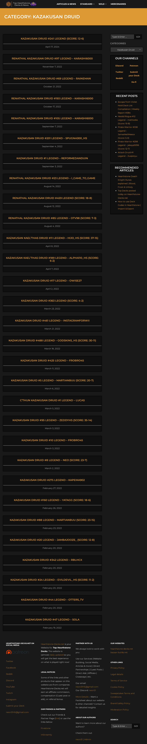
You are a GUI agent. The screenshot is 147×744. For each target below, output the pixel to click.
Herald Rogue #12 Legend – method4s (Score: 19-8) (128, 120)
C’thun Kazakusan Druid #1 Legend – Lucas (52, 400)
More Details (82, 696)
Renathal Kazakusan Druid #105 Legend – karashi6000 (52, 118)
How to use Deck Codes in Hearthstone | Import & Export (129, 205)
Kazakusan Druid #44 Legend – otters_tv (52, 599)
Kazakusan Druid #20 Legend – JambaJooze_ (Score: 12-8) (52, 539)
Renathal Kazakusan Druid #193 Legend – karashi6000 (52, 98)
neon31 (92, 690)
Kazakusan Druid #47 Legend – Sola (52, 619)
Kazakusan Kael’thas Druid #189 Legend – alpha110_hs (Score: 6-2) (52, 259)
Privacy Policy (117, 668)
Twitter (119, 72)
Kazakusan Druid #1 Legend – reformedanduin (52, 158)
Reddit (119, 78)
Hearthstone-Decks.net (52, 644)
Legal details (117, 674)
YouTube (10, 686)
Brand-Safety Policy (120, 703)
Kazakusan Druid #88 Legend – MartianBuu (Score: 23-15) (52, 520)
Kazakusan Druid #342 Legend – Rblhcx (52, 560)
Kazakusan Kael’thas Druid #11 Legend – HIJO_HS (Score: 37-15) (52, 238)
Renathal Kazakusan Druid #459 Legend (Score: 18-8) (52, 198)
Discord (119, 65)
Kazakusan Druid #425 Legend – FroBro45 (52, 360)
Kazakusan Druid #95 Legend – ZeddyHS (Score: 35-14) (52, 420)
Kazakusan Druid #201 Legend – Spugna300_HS (52, 138)
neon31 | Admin (83, 739)
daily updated (56, 655)
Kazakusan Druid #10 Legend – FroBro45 (52, 440)
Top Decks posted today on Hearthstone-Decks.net (129, 194)
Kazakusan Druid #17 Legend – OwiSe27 (52, 280)
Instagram (11, 699)
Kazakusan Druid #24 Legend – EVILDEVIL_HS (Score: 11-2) (52, 579)
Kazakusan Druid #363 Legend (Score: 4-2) (52, 300)
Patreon (134, 65)
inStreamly (46, 734)
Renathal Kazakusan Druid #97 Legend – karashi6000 (52, 58)
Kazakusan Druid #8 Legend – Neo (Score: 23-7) (52, 460)
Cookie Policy (117, 687)
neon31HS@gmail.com (17, 712)
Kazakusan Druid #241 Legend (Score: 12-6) (52, 38)
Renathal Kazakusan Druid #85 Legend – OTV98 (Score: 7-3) (52, 218)
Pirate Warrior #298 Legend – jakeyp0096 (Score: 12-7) (128, 145)
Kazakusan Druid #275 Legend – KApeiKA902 (52, 480)
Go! (138, 36)
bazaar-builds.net (119, 652)
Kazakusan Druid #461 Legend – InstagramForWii (52, 320)
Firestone (45, 728)
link (57, 718)
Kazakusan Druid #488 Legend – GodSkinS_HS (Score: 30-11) (52, 340)
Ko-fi (133, 82)
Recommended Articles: (127, 169)
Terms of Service (119, 680)
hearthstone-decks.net (122, 649)
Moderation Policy (120, 709)
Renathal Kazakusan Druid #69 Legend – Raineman (52, 78)
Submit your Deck (15, 705)
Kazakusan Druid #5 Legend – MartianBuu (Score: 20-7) (52, 380)
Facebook (11, 667)
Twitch (9, 693)
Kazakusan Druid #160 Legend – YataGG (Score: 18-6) (52, 500)
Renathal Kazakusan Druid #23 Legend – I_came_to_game (52, 178)
